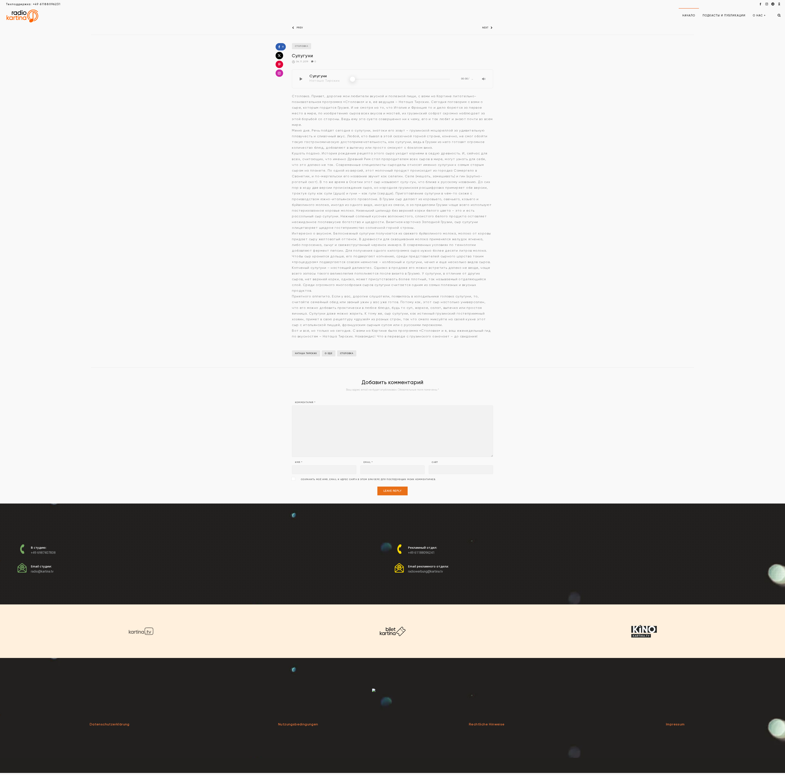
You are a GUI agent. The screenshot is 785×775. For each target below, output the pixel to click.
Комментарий (305, 402)
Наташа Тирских (306, 353)
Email (368, 462)
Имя (298, 462)
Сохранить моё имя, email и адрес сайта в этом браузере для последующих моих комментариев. (368, 479)
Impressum (675, 724)
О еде (328, 353)
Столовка (346, 353)
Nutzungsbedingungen (298, 724)
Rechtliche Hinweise (487, 724)
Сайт (435, 462)
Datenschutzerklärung (110, 724)
